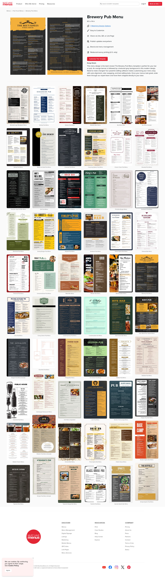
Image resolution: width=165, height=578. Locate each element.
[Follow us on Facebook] (110, 567)
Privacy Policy (129, 546)
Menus (9, 11)
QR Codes (65, 546)
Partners (128, 536)
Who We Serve (30, 4)
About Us (128, 530)
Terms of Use (129, 543)
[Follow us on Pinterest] (129, 567)
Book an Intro (154, 4)
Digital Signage (67, 533)
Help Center (99, 536)
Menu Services (67, 553)
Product (19, 4)
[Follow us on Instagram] (116, 567)
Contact (127, 540)
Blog (96, 533)
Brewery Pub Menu (32, 11)
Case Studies (99, 530)
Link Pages (65, 549)
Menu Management (68, 530)
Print (96, 527)
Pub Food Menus (18, 11)
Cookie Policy (13, 566)
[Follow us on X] (123, 567)
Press (127, 533)
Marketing (65, 540)
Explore (97, 540)
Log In (143, 4)
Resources (51, 4)
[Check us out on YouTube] (104, 567)
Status (127, 549)
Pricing (41, 4)
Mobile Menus (66, 543)
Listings (64, 536)
